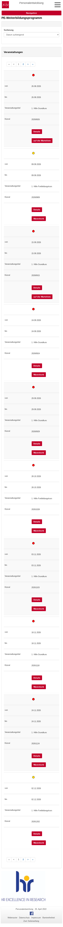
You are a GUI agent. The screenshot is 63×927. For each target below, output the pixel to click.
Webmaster (12, 918)
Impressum (36, 918)
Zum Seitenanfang (31, 921)
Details (36, 131)
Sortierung (8, 30)
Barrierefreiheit (48, 918)
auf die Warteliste (42, 140)
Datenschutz (24, 918)
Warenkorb (38, 218)
